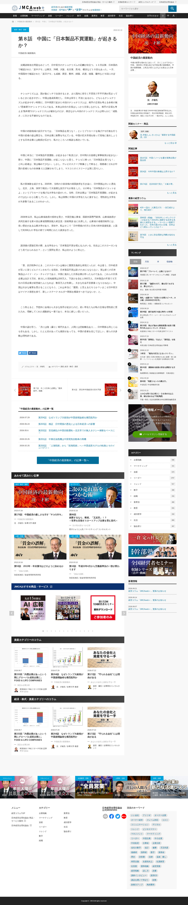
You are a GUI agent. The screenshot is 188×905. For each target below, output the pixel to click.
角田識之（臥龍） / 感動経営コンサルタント (156, 304)
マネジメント (7, 778)
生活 (121, 16)
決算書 (142, 857)
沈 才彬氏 (40, 367)
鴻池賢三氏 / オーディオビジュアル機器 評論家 (158, 275)
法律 (151, 857)
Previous (11, 613)
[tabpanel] (33, 609)
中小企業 (158, 838)
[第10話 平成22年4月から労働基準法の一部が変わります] (95, 547)
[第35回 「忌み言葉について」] (131, 787)
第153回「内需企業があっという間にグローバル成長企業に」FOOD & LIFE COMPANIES (30, 677)
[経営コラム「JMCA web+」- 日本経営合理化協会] (30, 8)
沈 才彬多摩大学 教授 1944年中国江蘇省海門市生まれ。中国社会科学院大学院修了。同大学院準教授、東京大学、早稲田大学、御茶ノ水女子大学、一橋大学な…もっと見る (151, 113)
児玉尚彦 (164, 848)
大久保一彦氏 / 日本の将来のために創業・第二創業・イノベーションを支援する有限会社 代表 (158, 358)
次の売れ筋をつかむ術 (81, 525)
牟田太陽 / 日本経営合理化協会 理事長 (154, 345)
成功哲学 (111, 16)
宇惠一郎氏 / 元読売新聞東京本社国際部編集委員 (158, 400)
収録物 (169, 261)
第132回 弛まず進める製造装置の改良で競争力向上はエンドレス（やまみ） (157, 326)
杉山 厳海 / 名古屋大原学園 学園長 (153, 290)
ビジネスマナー (149, 829)
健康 (154, 848)
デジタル (156, 825)
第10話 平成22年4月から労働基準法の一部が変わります (94, 567)
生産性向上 (147, 862)
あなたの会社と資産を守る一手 (103, 682)
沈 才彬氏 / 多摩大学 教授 (25, 523)
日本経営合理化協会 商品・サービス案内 (98, 2)
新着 (15, 16)
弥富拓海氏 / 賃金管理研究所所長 (27, 575)
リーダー (59, 16)
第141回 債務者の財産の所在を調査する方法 (157, 368)
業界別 (94, 16)
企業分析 (156, 843)
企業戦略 (24, 16)
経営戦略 (135, 871)
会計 (147, 848)
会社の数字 (136, 848)
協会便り (130, 16)
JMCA (92, 901)
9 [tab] (76, 631)
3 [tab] (51, 631)
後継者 (134, 852)
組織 (86, 16)
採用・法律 (157, 778)
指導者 (144, 852)
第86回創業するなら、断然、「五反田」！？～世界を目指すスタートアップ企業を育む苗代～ (93, 517)
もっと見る (170, 143)
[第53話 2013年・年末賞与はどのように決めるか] (40, 547)
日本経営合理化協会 (168, 2)
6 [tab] (63, 631)
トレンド (70, 16)
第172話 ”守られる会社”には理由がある (104, 676)
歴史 (133, 857)
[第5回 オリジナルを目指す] (19, 787)
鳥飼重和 (150, 885)
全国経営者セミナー (126, 2)
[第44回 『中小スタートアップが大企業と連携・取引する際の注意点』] (169, 787)
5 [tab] (59, 631)
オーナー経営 (137, 820)
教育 (102, 16)
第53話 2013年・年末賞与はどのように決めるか (38, 566)
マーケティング (38, 16)
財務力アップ (137, 885)
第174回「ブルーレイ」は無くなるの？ (156, 271)
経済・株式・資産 (20, 29)
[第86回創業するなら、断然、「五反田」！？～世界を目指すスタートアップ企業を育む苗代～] (95, 495)
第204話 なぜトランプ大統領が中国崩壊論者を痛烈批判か (67, 676)
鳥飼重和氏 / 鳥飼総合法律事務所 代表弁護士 (157, 373)
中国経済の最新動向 (27, 53)
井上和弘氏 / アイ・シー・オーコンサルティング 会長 (158, 316)
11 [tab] (84, 631)
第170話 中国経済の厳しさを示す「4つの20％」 (38, 514)
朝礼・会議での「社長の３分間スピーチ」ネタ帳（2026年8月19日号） (158, 299)
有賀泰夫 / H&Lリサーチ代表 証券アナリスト (156, 331)
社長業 (134, 866)
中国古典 (147, 838)
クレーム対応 (152, 820)
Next (124, 613)
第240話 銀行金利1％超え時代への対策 (156, 312)
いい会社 (135, 815)
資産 (50, 16)
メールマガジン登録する (153, 434)
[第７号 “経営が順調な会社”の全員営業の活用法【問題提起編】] (94, 787)
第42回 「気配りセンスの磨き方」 (154, 381)
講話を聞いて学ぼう (140, 880)
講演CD (154, 875)
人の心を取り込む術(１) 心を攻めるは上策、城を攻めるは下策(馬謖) (156, 395)
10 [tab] (80, 631)
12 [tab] (88, 631)
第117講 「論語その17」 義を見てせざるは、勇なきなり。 (157, 285)
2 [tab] (47, 631)
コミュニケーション (140, 825)
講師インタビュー (139, 875)
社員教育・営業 (83, 778)
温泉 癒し (161, 857)
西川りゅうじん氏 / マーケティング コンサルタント (90, 529)
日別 (135, 261)
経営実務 (156, 866)
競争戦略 (145, 866)
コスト (165, 820)
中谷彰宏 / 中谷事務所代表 (150, 385)
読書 (154, 871)
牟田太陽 (135, 862)
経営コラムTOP (18, 813)
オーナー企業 (160, 815)
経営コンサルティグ (147, 2)
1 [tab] (43, 631)
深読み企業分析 (23, 685)
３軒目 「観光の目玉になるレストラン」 (157, 353)
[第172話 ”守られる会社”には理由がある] (105, 657)
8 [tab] (72, 631)
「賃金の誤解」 (23, 571)
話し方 (146, 871)
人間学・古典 (120, 778)
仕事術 (146, 843)
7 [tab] (67, 631)
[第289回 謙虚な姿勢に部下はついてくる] (56, 787)
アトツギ (147, 815)
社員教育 (160, 862)
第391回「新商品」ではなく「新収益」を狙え (157, 340)
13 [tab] (92, 631)
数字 (79, 16)
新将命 (161, 852)
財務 (154, 880)
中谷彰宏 (135, 843)
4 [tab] (55, 631)
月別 (147, 261)
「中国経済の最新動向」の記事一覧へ (68, 460)
